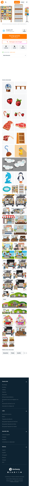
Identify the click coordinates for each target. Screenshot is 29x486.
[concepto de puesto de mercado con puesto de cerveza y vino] (10, 335)
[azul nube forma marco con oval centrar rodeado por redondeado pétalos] (19, 249)
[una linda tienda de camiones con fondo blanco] (8, 273)
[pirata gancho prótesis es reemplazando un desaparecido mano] (8, 198)
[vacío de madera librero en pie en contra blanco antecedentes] (8, 185)
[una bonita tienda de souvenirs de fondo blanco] (18, 283)
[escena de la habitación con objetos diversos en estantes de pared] (8, 314)
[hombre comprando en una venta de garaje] (17, 387)
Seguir (24, 31)
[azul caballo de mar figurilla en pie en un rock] (8, 238)
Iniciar (22, 2)
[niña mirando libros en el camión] (8, 420)
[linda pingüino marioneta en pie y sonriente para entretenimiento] (8, 250)
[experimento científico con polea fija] (8, 359)
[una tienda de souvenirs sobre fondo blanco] (19, 315)
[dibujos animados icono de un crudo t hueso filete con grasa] (8, 147)
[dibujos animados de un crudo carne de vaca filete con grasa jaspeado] (8, 160)
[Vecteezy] (2, 2)
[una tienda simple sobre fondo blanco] (8, 305)
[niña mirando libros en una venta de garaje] (19, 418)
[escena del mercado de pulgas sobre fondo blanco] (10, 430)
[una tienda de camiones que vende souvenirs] (9, 351)
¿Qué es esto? (12, 52)
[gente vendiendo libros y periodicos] (9, 378)
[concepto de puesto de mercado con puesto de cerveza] (20, 324)
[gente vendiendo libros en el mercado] (9, 398)
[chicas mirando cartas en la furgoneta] (7, 388)
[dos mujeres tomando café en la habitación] (7, 343)
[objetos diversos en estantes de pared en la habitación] (8, 326)
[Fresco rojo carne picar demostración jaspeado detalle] (8, 173)
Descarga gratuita (14, 36)
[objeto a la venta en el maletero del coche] (8, 286)
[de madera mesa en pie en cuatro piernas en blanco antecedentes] (8, 100)
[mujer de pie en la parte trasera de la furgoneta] (7, 409)
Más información (6, 54)
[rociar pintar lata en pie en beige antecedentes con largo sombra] (8, 211)
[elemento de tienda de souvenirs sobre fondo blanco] (9, 261)
